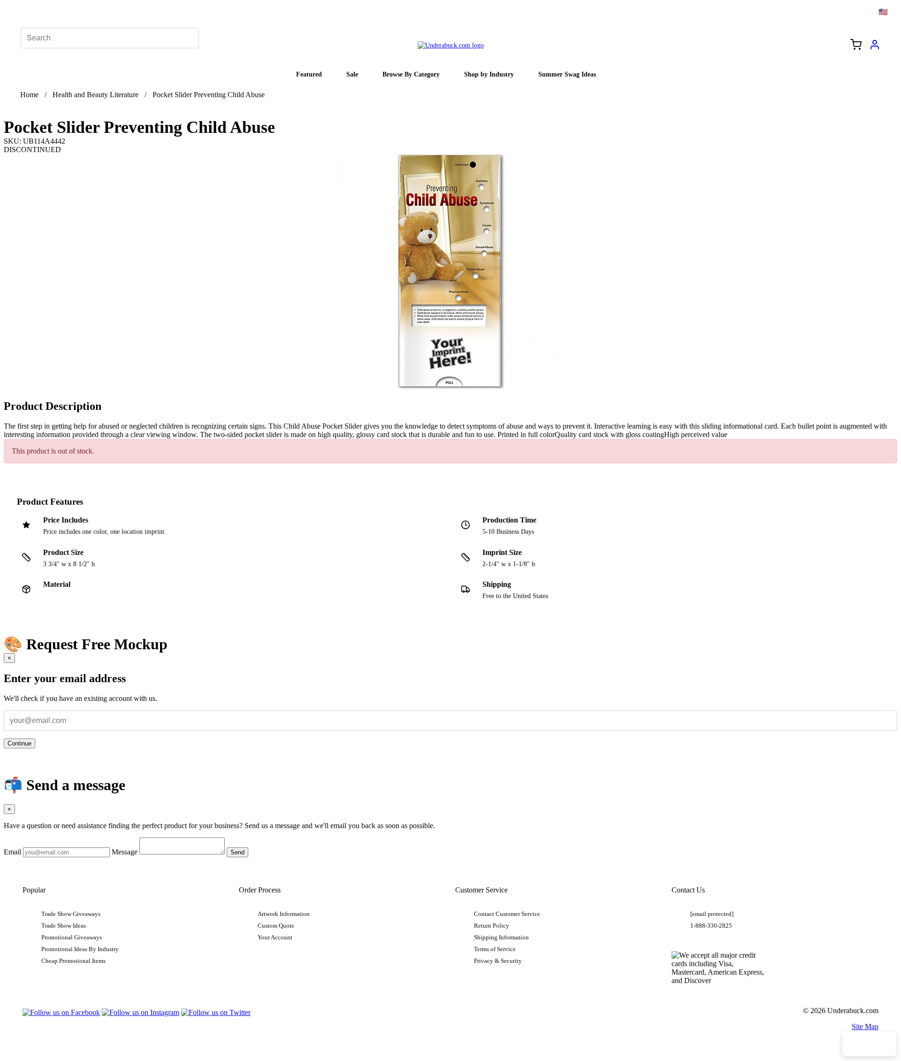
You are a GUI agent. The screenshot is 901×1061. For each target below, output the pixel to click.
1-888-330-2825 (711, 926)
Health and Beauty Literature (95, 95)
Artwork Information (284, 914)
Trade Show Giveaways (70, 914)
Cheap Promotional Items (73, 961)
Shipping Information (501, 937)
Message (124, 852)
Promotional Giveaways (71, 937)
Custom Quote (276, 926)
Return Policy (491, 926)
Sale (352, 74)
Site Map (865, 1026)
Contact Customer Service (507, 914)
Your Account (275, 937)
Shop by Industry (489, 74)
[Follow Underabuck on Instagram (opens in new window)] (140, 1012)
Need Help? (869, 1044)
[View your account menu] (874, 48)
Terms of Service (495, 949)
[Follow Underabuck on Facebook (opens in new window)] (61, 1012)
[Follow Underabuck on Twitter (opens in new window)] (216, 1012)
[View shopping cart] (856, 45)
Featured (309, 74)
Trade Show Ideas (63, 926)
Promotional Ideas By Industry (80, 949)
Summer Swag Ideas (567, 74)
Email (12, 852)
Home (29, 95)
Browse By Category (411, 74)
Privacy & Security (498, 961)
